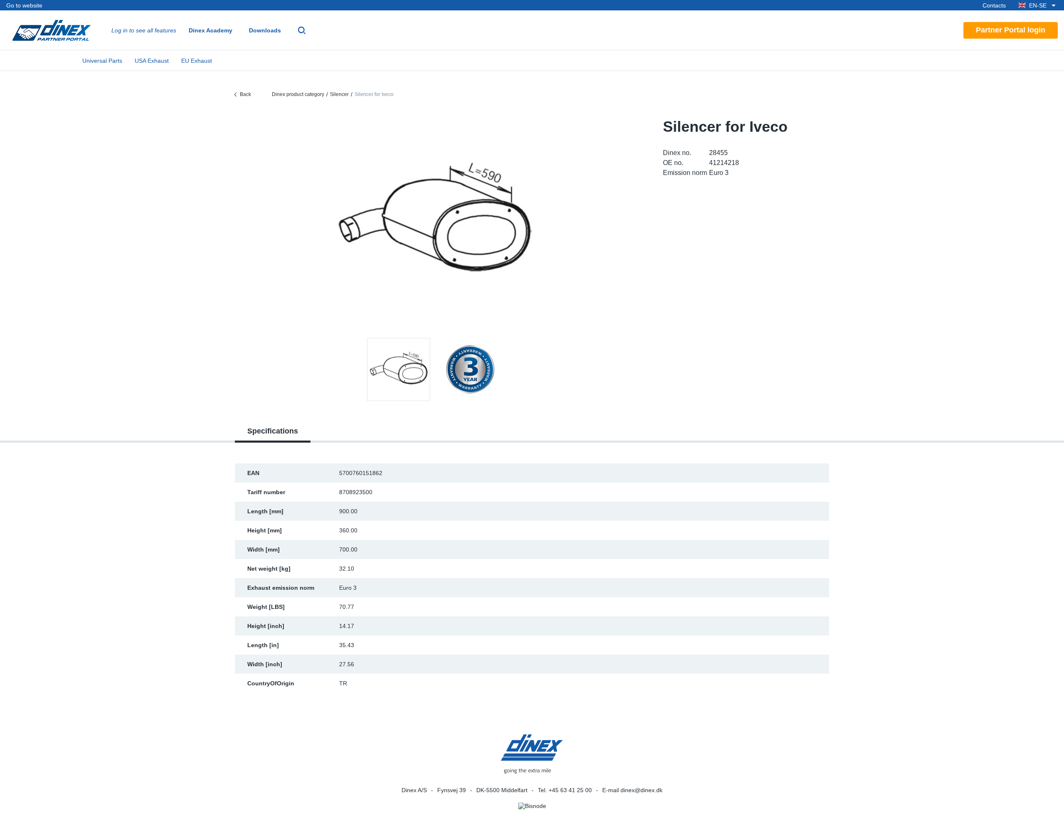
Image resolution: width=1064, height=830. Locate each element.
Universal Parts (102, 60)
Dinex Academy (210, 30)
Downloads (265, 30)
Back (245, 94)
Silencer (339, 94)
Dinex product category (298, 94)
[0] (434, 222)
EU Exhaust (196, 60)
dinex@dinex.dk (642, 790)
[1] (470, 369)
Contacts (994, 5)
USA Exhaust (152, 60)
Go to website (24, 5)
